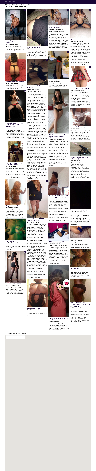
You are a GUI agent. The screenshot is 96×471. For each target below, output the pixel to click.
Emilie (72, 39)
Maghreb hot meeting (34, 47)
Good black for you (33, 308)
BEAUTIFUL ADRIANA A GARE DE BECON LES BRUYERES (59, 196)
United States (15, 4)
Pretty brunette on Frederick (15, 81)
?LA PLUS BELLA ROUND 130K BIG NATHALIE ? (35, 219)
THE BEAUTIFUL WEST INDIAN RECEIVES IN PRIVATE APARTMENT (80, 304)
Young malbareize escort (78, 210)
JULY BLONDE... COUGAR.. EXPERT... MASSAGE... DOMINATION (14, 124)
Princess (73, 239)
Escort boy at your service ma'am (14, 41)
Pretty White (10, 241)
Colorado (22, 4)
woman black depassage (78, 127)
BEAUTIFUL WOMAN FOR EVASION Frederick (14, 164)
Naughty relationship (12, 206)
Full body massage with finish (58, 242)
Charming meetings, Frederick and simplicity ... (58, 319)
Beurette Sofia (75, 268)
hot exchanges (54, 80)
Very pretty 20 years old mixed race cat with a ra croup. (57, 136)
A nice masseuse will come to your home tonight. (58, 26)
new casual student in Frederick (34, 86)
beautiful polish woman (13, 284)
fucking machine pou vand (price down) (79, 158)
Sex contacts (8, 4)
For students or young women (80, 88)
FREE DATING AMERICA (10, 1)
